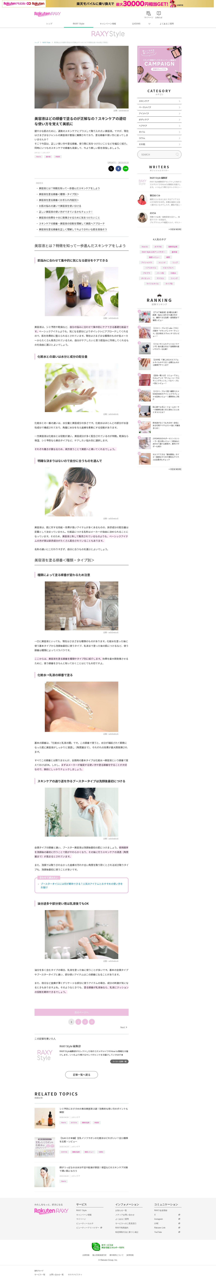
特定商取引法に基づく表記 (126, 1232)
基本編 (48, 156)
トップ (49, 24)
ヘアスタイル (150, 267)
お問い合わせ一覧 (57, 1275)
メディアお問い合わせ (124, 1215)
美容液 (58, 156)
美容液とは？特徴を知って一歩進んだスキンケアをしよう (69, 188)
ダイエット (145, 278)
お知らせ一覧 (121, 1210)
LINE (156, 1223)
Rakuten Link (159, 1228)
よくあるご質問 (167, 24)
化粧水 (101, 1152)
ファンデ (174, 278)
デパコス (160, 278)
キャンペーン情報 (108, 24)
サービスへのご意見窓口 (125, 1223)
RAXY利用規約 (121, 1228)
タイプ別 (169, 283)
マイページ (81, 1219)
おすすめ (74, 1122)
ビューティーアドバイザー (87, 1228)
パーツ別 (160, 273)
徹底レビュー (89, 1152)
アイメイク (144, 113)
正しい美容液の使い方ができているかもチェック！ (66, 211)
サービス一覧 (40, 1275)
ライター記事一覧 (119, 1061)
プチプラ (146, 273)
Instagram (158, 1219)
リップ (175, 262)
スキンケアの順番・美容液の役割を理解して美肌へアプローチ (72, 223)
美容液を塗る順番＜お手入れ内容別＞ (59, 200)
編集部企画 (85, 1122)
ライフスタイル (152, 283)
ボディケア (144, 119)
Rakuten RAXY (48, 14)
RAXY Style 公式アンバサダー (153, 252)
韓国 (168, 257)
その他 (142, 144)
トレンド (162, 262)
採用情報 (130, 1255)
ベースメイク (145, 107)
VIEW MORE (175, 229)
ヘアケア (143, 125)
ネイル (142, 131)
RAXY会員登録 (160, 1210)
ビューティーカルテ (84, 1223)
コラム (142, 138)
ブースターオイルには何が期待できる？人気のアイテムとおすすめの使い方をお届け (82, 885)
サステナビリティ (75, 1275)
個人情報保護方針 (99, 1255)
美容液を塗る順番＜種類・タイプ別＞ (59, 194)
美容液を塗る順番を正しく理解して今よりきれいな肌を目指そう (73, 229)
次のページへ (81, 1012)
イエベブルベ (168, 267)
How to (38, 156)
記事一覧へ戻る (81, 1074)
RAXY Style (78, 24)
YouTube (158, 1232)
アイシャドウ (146, 262)
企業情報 (85, 1255)
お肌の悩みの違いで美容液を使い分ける (60, 206)
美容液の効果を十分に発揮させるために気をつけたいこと (69, 217)
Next (123, 1027)
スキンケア (46, 152)
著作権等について (116, 1255)
